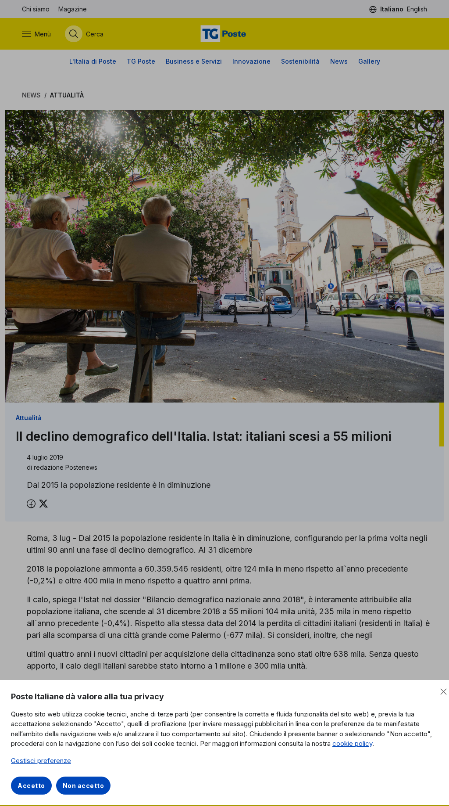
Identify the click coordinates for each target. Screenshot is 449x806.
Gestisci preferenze (41, 760)
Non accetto (83, 785)
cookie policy (352, 743)
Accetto (31, 785)
